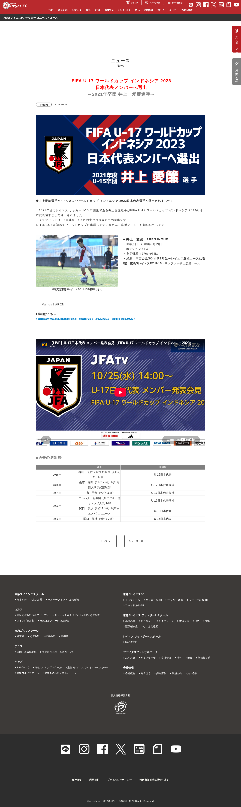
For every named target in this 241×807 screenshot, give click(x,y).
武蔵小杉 (50, 636)
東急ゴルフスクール (28, 673)
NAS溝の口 (131, 642)
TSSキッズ (23, 667)
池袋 (207, 621)
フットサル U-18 (198, 599)
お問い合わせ (236, 74)
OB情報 (148, 10)
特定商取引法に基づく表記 (154, 779)
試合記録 (63, 10)
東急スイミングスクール (48, 667)
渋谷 (197, 621)
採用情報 (161, 673)
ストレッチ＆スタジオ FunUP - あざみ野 (77, 615)
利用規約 (94, 779)
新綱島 (64, 636)
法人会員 (192, 673)
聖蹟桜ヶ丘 (131, 626)
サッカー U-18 (154, 599)
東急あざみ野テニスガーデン (58, 651)
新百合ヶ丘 (147, 621)
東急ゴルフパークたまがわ (54, 620)
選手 (88, 10)
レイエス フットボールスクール (142, 636)
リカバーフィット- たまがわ (63, 599)
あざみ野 (37, 599)
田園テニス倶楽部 (27, 651)
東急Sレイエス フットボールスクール (88, 667)
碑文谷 (20, 636)
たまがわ (22, 599)
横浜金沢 (184, 621)
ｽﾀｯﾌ (97, 10)
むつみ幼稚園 (150, 626)
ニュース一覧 (135, 541)
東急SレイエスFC (133, 594)
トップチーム (132, 599)
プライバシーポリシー (119, 779)
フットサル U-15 (134, 605)
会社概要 (130, 673)
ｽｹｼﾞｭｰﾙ (76, 10)
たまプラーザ (166, 621)
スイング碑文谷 (25, 620)
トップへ (105, 541)
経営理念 (146, 673)
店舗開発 (177, 673)
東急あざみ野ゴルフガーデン (33, 615)
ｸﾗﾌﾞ (50, 10)
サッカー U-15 (175, 599)
